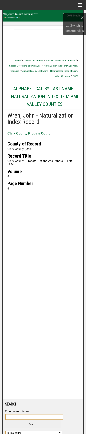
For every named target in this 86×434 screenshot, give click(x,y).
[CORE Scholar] (43, 16)
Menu (80, 5)
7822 (75, 76)
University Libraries (33, 60)
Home (18, 60)
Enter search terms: (17, 411)
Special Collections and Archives (25, 66)
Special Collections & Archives (60, 60)
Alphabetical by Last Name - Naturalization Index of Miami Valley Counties (44, 96)
